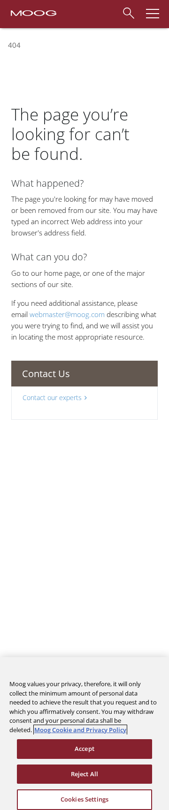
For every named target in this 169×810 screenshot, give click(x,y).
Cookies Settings (84, 799)
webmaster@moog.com (67, 314)
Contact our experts (52, 397)
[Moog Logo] (32, 12)
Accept (84, 748)
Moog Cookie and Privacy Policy (80, 730)
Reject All (84, 774)
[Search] (128, 11)
